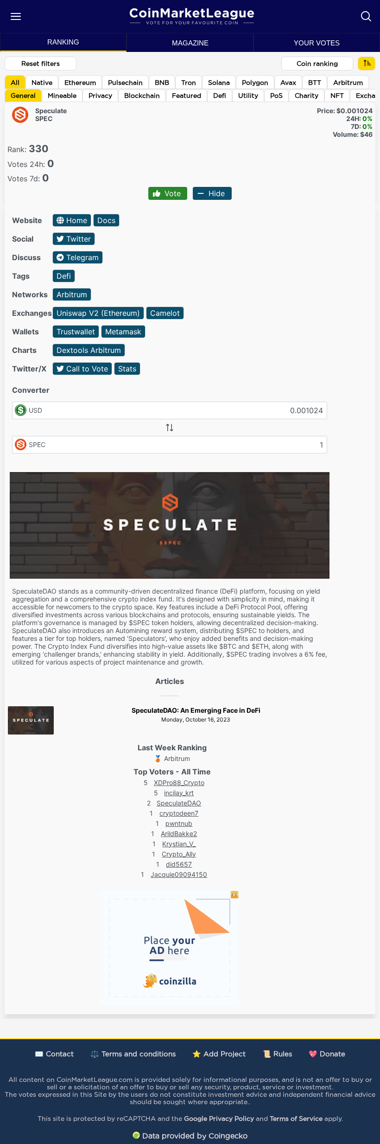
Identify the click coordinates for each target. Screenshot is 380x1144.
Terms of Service (296, 1118)
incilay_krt (179, 793)
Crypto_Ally (179, 854)
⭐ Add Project (219, 1054)
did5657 (179, 864)
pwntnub (178, 823)
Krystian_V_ (179, 844)
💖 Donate (327, 1054)
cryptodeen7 (178, 813)
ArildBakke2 (179, 833)
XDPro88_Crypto (179, 782)
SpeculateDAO (179, 803)
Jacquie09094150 (179, 874)
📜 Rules (277, 1054)
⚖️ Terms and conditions (133, 1054)
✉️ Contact (54, 1054)
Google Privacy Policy (219, 1118)
